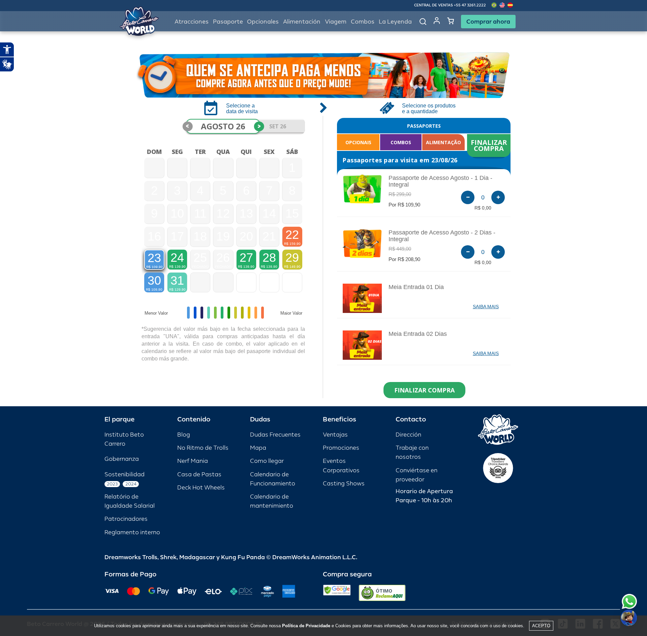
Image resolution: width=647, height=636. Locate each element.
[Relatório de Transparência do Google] (337, 593)
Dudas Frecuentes (275, 435)
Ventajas (335, 435)
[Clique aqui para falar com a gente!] (629, 601)
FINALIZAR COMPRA (490, 145)
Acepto (541, 625)
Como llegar (267, 461)
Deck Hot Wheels (201, 487)
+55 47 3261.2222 (470, 5)
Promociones (341, 448)
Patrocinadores (126, 519)
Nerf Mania (192, 461)
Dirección (408, 435)
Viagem (335, 22)
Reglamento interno (132, 532)
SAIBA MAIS (486, 306)
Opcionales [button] (263, 22)
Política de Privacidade (306, 625)
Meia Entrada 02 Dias (418, 333)
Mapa (258, 448)
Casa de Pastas (199, 474)
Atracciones (192, 22)
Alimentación (301, 22)
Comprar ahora (488, 21)
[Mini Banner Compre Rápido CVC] (323, 75)
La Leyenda (395, 22)
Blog (183, 435)
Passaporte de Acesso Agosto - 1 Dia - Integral (440, 181)
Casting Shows (344, 483)
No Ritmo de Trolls (202, 448)
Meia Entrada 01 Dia (416, 287)
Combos (362, 22)
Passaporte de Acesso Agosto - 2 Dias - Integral (442, 236)
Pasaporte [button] (228, 22)
